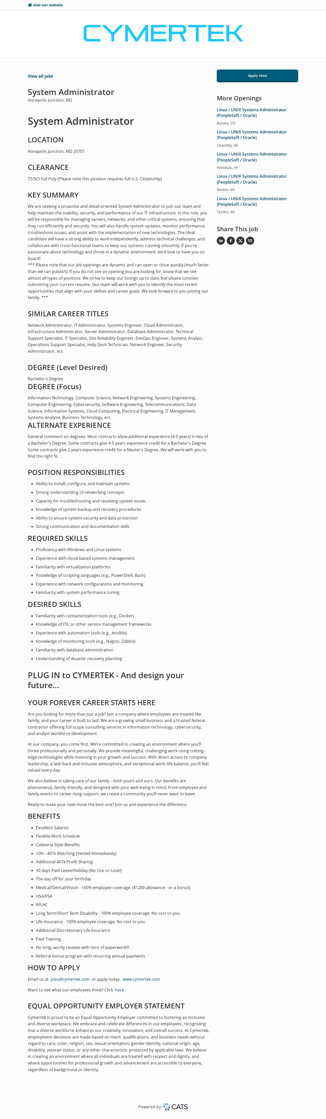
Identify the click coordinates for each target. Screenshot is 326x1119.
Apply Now (257, 75)
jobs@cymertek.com (70, 979)
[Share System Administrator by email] (250, 242)
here (119, 990)
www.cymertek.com (141, 979)
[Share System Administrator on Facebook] (231, 242)
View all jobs (40, 76)
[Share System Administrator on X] (240, 242)
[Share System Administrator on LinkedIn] (221, 242)
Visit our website (48, 5)
